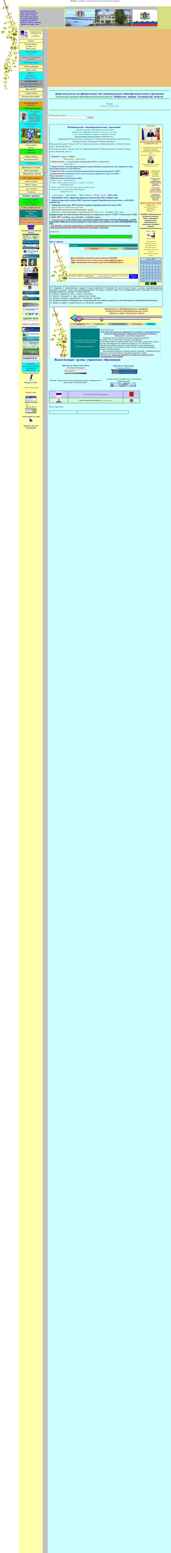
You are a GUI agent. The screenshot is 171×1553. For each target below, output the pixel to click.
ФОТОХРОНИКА (31, 81)
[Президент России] (31, 244)
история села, (31, 46)
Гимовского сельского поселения (104, 132)
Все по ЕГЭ (31, 89)
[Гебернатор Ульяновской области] (31, 249)
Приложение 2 (81, 159)
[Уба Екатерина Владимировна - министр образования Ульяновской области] (32, 265)
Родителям (31, 192)
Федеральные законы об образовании (151, 207)
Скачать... (151, 211)
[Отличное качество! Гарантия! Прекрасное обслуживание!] (30, 362)
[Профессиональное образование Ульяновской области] (31, 300)
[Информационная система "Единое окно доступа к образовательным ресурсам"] (31, 321)
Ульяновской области (108, 134)
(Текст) (105, 400)
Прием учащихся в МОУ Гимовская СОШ (67, 207)
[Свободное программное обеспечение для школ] (31, 349)
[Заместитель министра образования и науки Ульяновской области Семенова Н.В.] (31, 279)
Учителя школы (31, 66)
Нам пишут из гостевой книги (31, 219)
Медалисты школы (32, 174)
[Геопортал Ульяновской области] (31, 239)
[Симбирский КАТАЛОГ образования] (31, 345)
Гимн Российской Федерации (96, 394)
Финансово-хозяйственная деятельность (31, 58)
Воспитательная (28, 96)
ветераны (33, 181)
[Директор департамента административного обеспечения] (31, 290)
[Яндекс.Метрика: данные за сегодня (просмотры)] (31, 405)
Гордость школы (31, 156)
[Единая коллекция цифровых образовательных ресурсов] (30, 257)
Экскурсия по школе (31, 159)
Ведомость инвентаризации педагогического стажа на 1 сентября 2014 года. (89, 212)
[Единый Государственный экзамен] (30, 316)
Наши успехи (31, 70)
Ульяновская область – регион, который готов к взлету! (151, 165)
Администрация (31, 52)
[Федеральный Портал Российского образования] (31, 306)
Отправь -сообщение (31, 373)
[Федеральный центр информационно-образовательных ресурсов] (31, 331)
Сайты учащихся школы (31, 207)
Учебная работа (31, 93)
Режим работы (31, 145)
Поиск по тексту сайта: (57, 115)
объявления (31, 152)
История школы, (31, 44)
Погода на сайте (30, 382)
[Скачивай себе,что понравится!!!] (31, 354)
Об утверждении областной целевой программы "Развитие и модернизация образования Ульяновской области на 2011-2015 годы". (151, 150)
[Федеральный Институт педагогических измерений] (31, 335)
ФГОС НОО (150, 231)
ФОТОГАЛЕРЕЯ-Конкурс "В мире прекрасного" (31, 85)
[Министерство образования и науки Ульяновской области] (31, 253)
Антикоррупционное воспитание (30, 104)
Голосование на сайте (31, 417)
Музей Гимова (31, 185)
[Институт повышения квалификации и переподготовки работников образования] (31, 340)
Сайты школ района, (31, 200)
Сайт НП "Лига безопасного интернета (117, 237)
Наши (27, 181)
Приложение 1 (69, 159)
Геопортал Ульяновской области (31, 232)
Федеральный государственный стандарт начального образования (155, 173)
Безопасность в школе (31, 167)
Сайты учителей (33, 178)
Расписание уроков (31, 62)
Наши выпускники (31, 171)
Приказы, (31, 150)
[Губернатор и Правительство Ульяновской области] (31, 294)
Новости (31, 73)
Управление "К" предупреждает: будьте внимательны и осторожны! (76, 237)
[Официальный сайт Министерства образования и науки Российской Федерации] (31, 311)
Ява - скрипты (31, 204)
